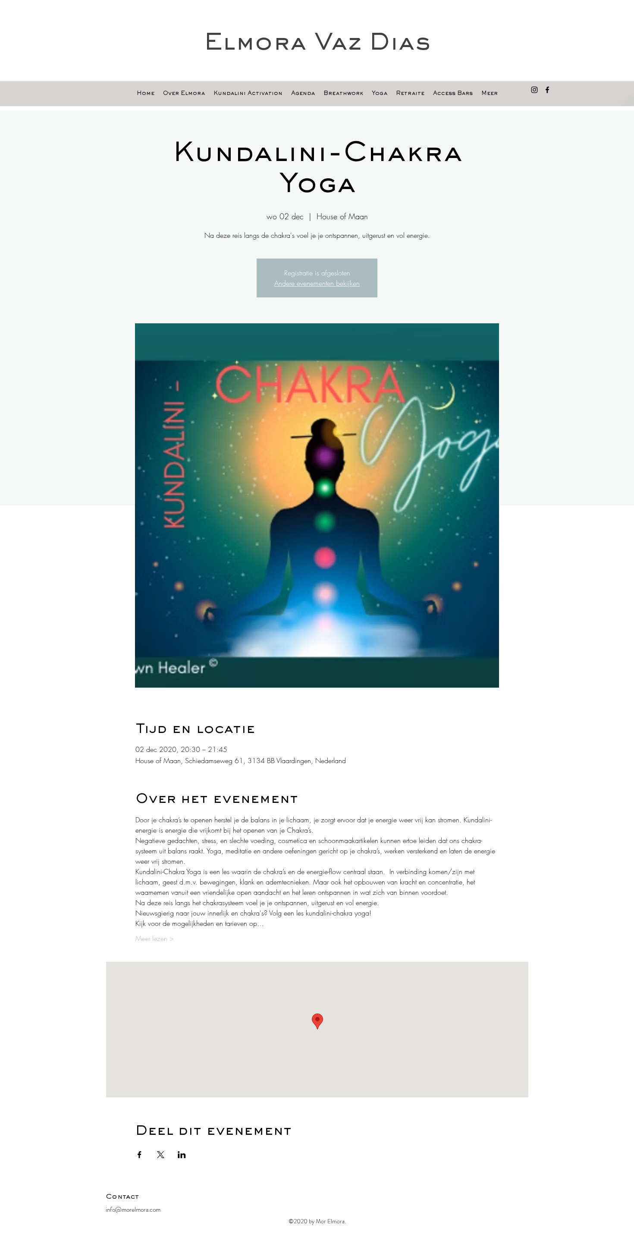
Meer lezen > (154, 938)
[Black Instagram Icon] (534, 89)
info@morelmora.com (133, 1209)
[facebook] (547, 89)
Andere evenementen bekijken (317, 283)
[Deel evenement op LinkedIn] (182, 1154)
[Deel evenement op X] (161, 1154)
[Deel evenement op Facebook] (139, 1154)
